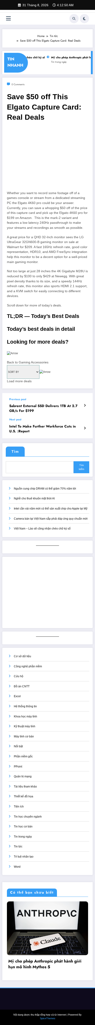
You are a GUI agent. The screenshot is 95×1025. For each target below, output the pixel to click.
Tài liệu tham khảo (25, 786)
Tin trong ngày (55, 62)
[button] (47, 358)
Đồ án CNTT (22, 686)
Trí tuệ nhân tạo (23, 856)
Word (17, 866)
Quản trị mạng (23, 776)
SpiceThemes (47, 1012)
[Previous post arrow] (85, 405)
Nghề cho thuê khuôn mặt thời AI (34, 498)
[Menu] (8, 18)
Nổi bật (18, 746)
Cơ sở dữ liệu (22, 656)
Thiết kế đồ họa (23, 796)
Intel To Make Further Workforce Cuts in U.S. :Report (42, 429)
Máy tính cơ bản (24, 736)
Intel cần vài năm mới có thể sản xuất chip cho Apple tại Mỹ (50, 508)
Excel (17, 696)
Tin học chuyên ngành (28, 816)
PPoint (18, 766)
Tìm (15, 451)
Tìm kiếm (81, 467)
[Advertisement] (47, 158)
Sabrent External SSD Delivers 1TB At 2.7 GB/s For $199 (43, 408)
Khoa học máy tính (25, 716)
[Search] (74, 18)
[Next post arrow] (85, 428)
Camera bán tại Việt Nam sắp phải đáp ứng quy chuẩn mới (51, 518)
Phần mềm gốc (23, 756)
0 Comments (18, 84)
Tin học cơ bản (23, 826)
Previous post (17, 399)
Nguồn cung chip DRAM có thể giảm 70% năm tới (45, 488)
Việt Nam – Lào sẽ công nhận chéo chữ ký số (42, 528)
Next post (15, 419)
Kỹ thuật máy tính (24, 726)
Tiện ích (19, 806)
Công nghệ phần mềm (28, 666)
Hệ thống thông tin (25, 706)
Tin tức (18, 846)
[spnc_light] (84, 18)
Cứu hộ (18, 676)
